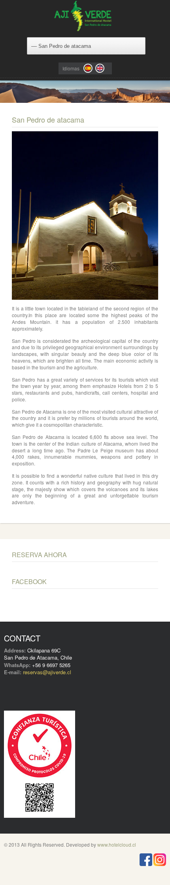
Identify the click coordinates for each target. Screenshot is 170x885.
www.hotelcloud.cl (116, 844)
